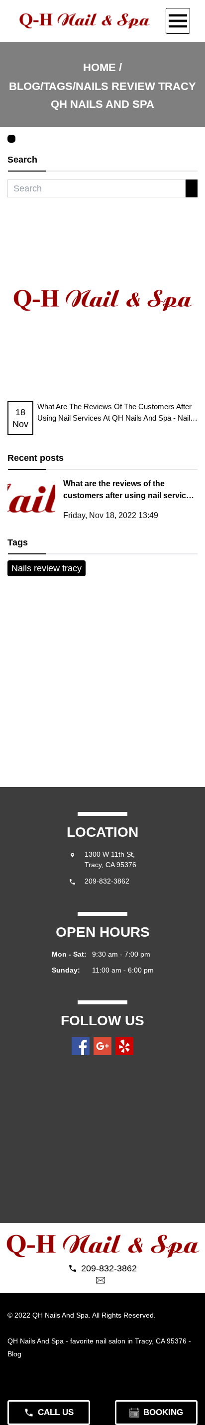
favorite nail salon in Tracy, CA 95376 (128, 1341)
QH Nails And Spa (35, 1341)
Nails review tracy (46, 568)
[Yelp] (124, 1046)
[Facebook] (81, 1046)
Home (99, 67)
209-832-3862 (107, 881)
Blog (15, 1354)
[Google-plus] (102, 1046)
